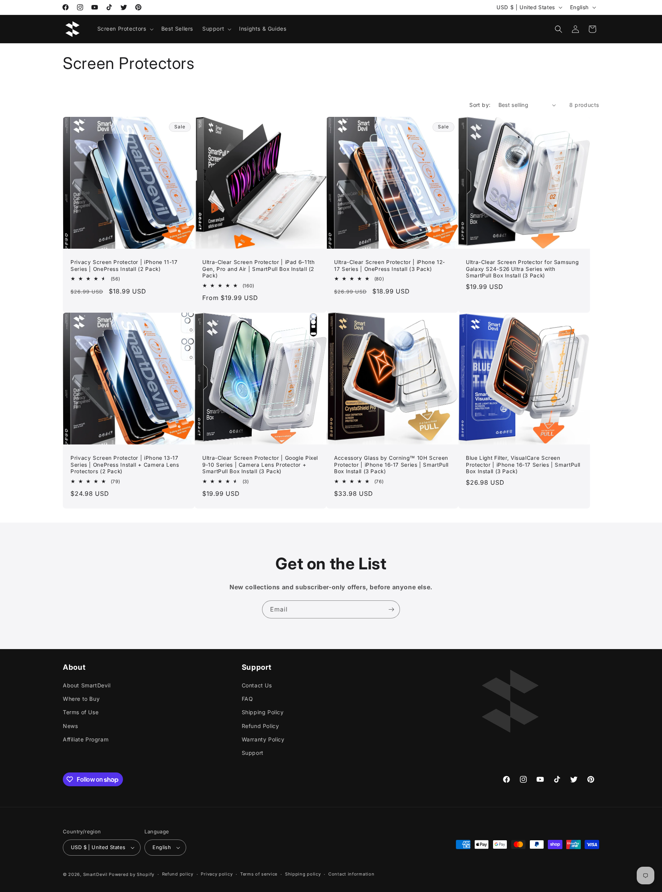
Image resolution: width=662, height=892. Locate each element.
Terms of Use (80, 712)
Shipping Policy (263, 712)
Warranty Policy (263, 739)
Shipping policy (303, 874)
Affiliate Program (85, 739)
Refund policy (177, 874)
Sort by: (479, 105)
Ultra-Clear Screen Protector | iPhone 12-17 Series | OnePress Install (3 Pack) (389, 265)
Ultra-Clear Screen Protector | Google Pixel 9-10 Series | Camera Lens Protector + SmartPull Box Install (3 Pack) (260, 464)
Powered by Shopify (131, 874)
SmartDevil (95, 874)
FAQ (247, 698)
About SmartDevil (87, 685)
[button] (125, 29)
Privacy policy (217, 874)
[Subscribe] (391, 609)
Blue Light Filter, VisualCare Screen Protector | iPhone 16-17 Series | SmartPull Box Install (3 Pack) (523, 464)
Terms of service (258, 874)
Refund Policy (260, 726)
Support (253, 752)
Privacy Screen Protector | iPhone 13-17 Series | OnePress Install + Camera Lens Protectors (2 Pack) (124, 464)
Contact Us (257, 685)
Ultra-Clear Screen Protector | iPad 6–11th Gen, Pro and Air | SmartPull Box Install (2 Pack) (258, 269)
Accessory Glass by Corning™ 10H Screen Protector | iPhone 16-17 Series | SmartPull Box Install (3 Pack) (391, 464)
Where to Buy (81, 698)
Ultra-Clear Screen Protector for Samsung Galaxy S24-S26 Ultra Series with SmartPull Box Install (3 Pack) (522, 269)
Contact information (351, 874)
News (70, 726)
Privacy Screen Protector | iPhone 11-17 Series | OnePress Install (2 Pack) (124, 265)
